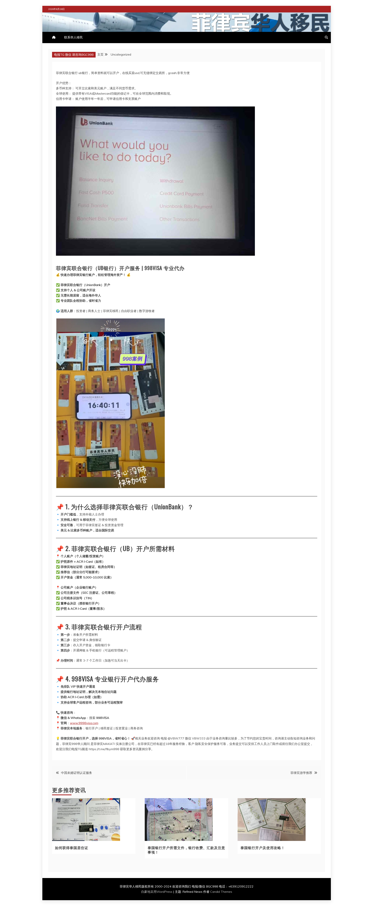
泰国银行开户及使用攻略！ (263, 847)
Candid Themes (221, 892)
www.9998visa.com (84, 723)
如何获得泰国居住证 (71, 847)
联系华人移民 (73, 37)
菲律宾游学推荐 (301, 773)
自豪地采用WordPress (157, 892)
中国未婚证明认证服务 (76, 773)
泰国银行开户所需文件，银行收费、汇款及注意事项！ (186, 850)
